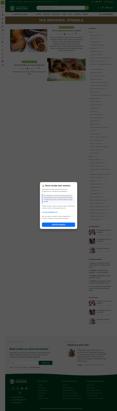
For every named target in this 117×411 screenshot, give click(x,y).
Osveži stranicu (58, 225)
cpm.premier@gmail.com (50, 212)
